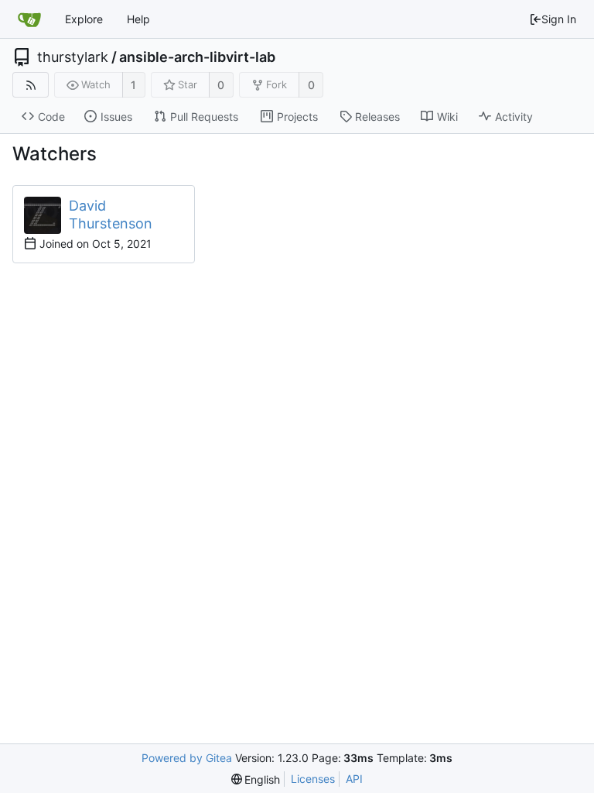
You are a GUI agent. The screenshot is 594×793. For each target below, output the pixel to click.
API (354, 778)
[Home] (29, 19)
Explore (84, 19)
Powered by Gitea (187, 757)
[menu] (256, 779)
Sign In (558, 19)
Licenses (313, 778)
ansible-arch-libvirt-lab (197, 57)
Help (138, 19)
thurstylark (72, 57)
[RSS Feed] (30, 85)
